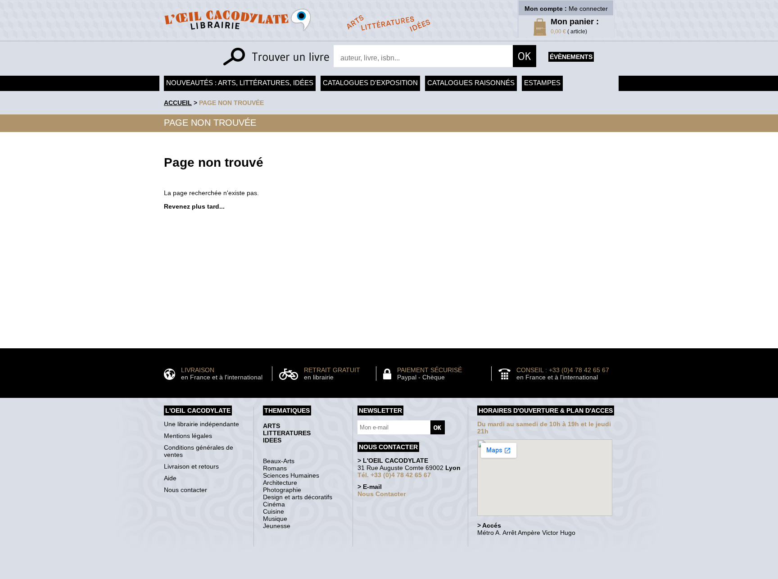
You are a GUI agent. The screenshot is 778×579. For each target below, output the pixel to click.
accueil (178, 102)
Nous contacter (185, 489)
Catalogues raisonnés (471, 83)
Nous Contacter (381, 493)
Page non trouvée (231, 102)
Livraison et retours (191, 466)
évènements (571, 56)
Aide (170, 478)
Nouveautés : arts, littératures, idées (239, 83)
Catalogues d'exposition (370, 83)
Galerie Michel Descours (387, 574)
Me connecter (588, 8)
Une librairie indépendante (201, 424)
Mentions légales (188, 435)
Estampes (542, 83)
